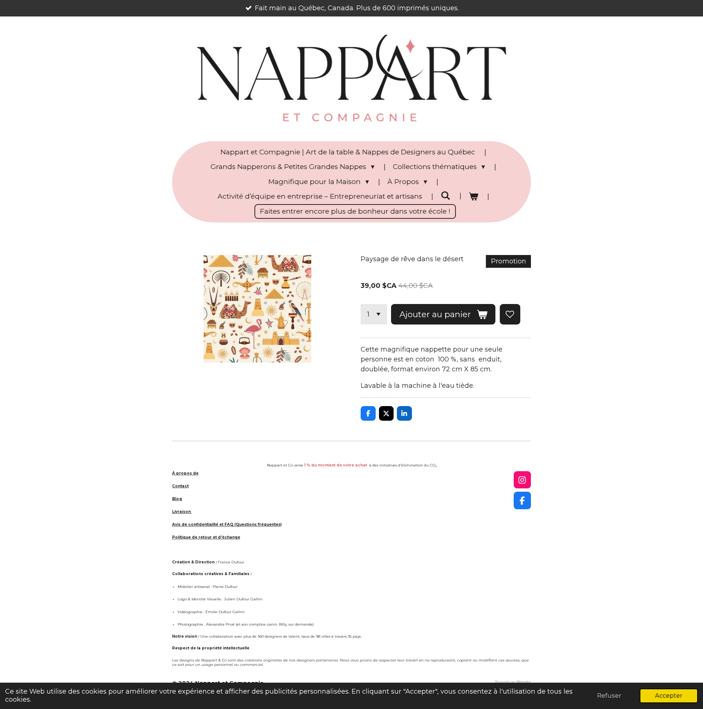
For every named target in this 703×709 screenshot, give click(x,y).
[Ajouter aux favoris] (510, 314)
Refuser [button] (609, 695)
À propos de (185, 473)
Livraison (182, 511)
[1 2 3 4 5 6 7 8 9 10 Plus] (374, 314)
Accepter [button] (668, 695)
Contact (180, 486)
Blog (177, 498)
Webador (523, 682)
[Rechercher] (445, 195)
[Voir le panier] (473, 196)
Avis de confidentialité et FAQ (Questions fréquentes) (227, 524)
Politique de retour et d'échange (206, 537)
